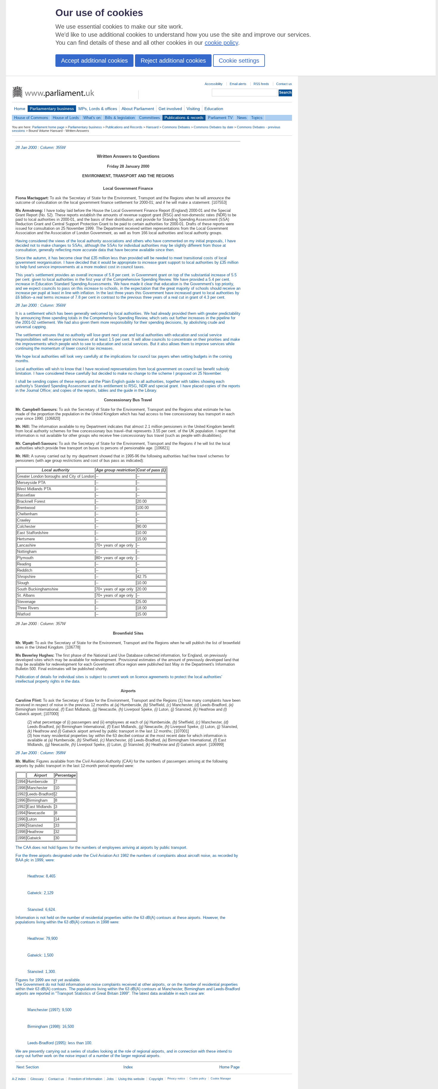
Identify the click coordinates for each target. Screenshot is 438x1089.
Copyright (156, 1079)
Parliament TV (220, 117)
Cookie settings (239, 60)
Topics (257, 117)
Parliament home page (48, 127)
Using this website (131, 1079)
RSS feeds (261, 84)
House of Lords (66, 117)
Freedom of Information (85, 1079)
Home (19, 108)
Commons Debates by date (213, 127)
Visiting (193, 108)
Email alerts (238, 84)
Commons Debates (176, 127)
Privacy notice (176, 1078)
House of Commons (31, 117)
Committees (149, 117)
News (242, 117)
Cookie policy (198, 1078)
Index (128, 1067)
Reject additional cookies (173, 60)
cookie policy (221, 42)
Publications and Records (123, 127)
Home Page (229, 1067)
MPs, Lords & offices (97, 108)
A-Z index (19, 1079)
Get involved (170, 108)
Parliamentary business (52, 108)
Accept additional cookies (94, 60)
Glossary (37, 1079)
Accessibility (214, 84)
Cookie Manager (221, 1078)
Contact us (284, 84)
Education (213, 108)
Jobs (110, 1079)
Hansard (152, 127)
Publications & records (184, 117)
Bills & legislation (120, 117)
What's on (91, 117)
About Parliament (138, 108)
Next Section (27, 1067)
